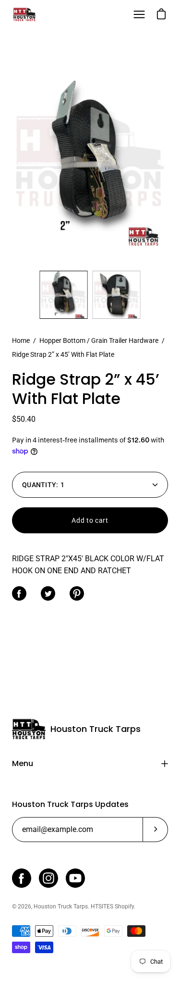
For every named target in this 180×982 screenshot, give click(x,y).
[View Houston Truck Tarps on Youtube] (75, 878)
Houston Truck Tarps (95, 729)
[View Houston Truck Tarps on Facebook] (21, 878)
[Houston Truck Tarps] (24, 14)
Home (21, 340)
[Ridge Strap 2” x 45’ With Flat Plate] (64, 295)
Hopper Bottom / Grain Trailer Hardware (98, 340)
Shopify (124, 906)
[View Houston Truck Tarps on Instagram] (48, 878)
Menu (22, 763)
